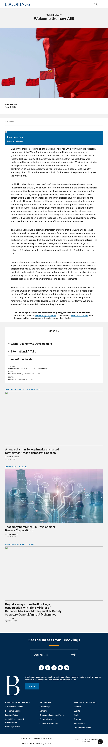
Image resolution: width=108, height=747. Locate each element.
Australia (27, 374)
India (40, 374)
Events (77, 711)
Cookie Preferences (49, 723)
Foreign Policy (13, 368)
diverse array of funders (45, 315)
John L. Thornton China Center (20, 379)
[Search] (96, 4)
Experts (77, 706)
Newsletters (79, 723)
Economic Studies (13, 711)
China (34, 374)
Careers (43, 711)
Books (77, 715)
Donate (32, 686)
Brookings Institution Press (52, 715)
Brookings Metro (12, 726)
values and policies (79, 315)
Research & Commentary (85, 702)
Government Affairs (82, 727)
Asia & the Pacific (15, 374)
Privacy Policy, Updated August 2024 (36, 738)
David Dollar (11, 104)
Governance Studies (14, 706)
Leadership (45, 706)
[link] (31, 344)
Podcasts (78, 719)
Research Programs (18, 702)
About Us (45, 702)
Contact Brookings (48, 719)
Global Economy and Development (34, 368)
